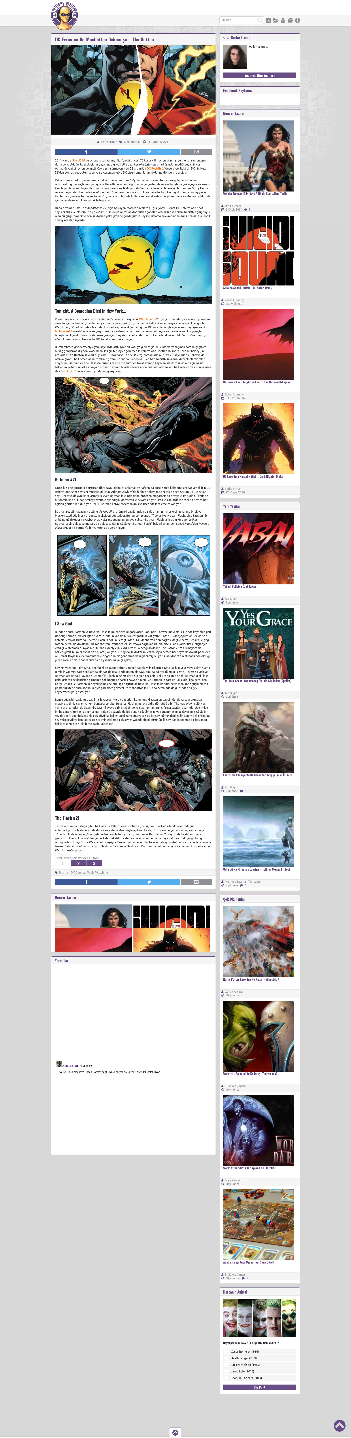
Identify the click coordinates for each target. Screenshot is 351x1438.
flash (90, 872)
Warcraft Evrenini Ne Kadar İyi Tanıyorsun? (250, 1073)
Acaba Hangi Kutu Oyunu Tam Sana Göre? (248, 1262)
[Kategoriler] (275, 20)
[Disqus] (133, 1010)
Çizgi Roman (132, 141)
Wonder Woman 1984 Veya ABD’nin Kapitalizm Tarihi (255, 193)
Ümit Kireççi (233, 205)
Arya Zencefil (233, 1180)
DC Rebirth (154, 168)
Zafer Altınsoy (234, 300)
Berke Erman (108, 141)
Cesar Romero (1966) (245, 1351)
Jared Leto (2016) (242, 1371)
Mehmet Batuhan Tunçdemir (244, 881)
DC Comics (78, 872)
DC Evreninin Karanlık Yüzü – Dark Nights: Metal (253, 476)
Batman (64, 872)
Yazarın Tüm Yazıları (260, 75)
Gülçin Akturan (234, 991)
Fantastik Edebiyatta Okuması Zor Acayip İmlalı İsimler (257, 775)
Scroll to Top (340, 1426)
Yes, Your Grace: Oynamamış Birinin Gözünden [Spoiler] (257, 681)
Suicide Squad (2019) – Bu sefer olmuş (247, 288)
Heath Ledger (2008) (244, 1358)
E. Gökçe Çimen (235, 1086)
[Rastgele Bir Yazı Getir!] (268, 20)
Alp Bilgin (231, 598)
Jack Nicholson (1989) (245, 1364)
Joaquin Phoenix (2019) (246, 1378)
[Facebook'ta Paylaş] (86, 152)
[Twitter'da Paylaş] (149, 152)
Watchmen (146, 319)
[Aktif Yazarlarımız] (283, 20)
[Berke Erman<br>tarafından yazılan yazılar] (235, 46)
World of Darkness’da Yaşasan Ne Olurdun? (249, 1168)
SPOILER (66, 371)
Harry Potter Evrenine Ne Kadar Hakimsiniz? (251, 979)
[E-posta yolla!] (196, 152)
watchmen (102, 872)
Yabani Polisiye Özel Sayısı (239, 586)
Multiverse (62, 331)
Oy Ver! (259, 1387)
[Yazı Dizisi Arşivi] (290, 20)
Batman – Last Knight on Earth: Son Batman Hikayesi (256, 382)
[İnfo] (297, 20)
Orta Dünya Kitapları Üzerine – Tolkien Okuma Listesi (256, 869)
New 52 (77, 160)
